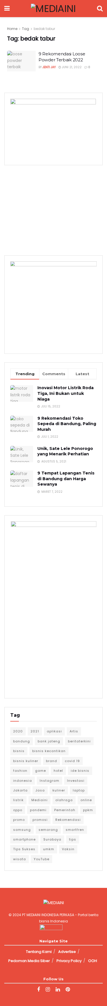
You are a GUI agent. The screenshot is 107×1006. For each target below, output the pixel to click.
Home (12, 28)
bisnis (19, 751)
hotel (58, 770)
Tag (25, 28)
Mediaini (39, 800)
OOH (92, 960)
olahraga (64, 800)
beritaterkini (79, 741)
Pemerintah (64, 810)
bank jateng (49, 741)
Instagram (49, 780)
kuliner (59, 790)
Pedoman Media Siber (29, 960)
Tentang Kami (39, 951)
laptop (79, 790)
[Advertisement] (53, 209)
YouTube (41, 859)
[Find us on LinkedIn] (58, 989)
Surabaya (52, 839)
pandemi (38, 810)
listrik (18, 800)
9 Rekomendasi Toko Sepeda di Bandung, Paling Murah (66, 424)
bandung (21, 741)
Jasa (40, 790)
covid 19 (72, 761)
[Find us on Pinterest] (68, 989)
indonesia (22, 780)
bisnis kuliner (25, 761)
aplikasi (54, 731)
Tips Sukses (24, 849)
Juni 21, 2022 (71, 67)
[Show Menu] (7, 8)
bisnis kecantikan (49, 751)
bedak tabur (44, 28)
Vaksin (68, 849)
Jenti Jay (49, 67)
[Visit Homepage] (53, 8)
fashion (20, 770)
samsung (22, 829)
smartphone (24, 839)
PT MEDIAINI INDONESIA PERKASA (48, 914)
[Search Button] (100, 8)
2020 (18, 731)
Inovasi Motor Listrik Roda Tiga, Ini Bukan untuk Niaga (65, 393)
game (40, 770)
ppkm (88, 810)
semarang (48, 829)
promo (19, 819)
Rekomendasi (68, 819)
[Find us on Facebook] (38, 989)
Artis (74, 731)
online (86, 800)
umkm (48, 849)
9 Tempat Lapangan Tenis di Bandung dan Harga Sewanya (65, 478)
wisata (19, 859)
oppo (17, 810)
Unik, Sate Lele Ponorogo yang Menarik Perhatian (65, 451)
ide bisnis (80, 770)
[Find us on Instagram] (48, 989)
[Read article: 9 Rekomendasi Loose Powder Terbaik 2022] (21, 61)
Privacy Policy (69, 960)
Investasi (75, 780)
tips (72, 839)
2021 (35, 731)
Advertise (67, 951)
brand (51, 761)
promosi (40, 819)
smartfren (75, 829)
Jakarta (20, 790)
